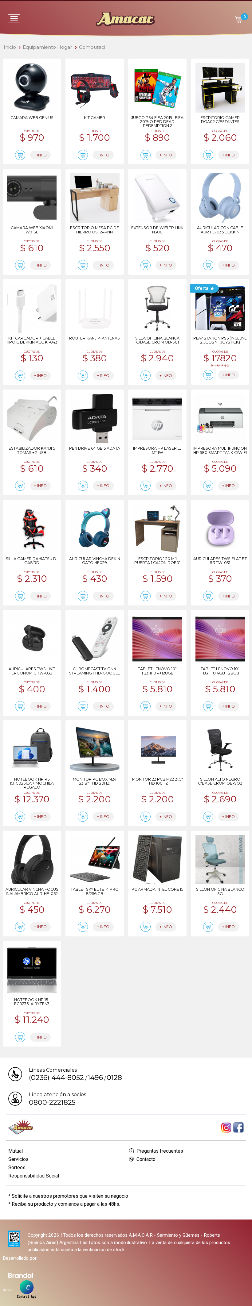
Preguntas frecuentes (159, 1151)
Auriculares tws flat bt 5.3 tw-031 (220, 560)
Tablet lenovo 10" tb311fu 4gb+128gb (220, 670)
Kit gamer (94, 117)
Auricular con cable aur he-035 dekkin (220, 229)
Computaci (92, 47)
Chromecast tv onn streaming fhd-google (94, 670)
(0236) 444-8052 (56, 1077)
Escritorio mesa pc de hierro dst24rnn (94, 229)
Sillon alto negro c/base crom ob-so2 (220, 781)
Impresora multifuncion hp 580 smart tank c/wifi (220, 450)
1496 (95, 1077)
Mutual (15, 1151)
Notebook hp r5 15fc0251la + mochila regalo (32, 783)
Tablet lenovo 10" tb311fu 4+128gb (157, 670)
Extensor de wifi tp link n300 (157, 229)
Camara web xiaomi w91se (32, 229)
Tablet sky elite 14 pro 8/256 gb (95, 891)
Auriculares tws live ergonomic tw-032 (32, 670)
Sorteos (17, 1167)
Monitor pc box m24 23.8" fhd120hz (94, 781)
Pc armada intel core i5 (157, 889)
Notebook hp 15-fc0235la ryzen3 (31, 1001)
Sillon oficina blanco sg (220, 891)
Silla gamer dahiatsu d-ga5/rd (32, 560)
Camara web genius (31, 117)
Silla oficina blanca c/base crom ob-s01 (157, 340)
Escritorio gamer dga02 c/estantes (220, 119)
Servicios (18, 1159)
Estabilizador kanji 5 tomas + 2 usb (32, 450)
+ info (40, 155)
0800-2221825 (52, 1102)
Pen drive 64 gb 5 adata (94, 448)
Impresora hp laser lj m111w (157, 450)
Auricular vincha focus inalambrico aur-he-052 (32, 891)
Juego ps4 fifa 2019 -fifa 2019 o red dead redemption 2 (157, 121)
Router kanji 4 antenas (94, 338)
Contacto (145, 1159)
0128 (114, 1077)
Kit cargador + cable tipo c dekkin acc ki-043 (31, 340)
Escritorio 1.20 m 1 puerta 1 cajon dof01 (157, 560)
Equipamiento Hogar (47, 47)
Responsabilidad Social (33, 1176)
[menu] (14, 18)
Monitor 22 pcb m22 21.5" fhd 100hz (157, 781)
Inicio (10, 47)
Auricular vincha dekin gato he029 (94, 560)
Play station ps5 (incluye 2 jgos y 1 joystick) (220, 340)
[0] (238, 19)
